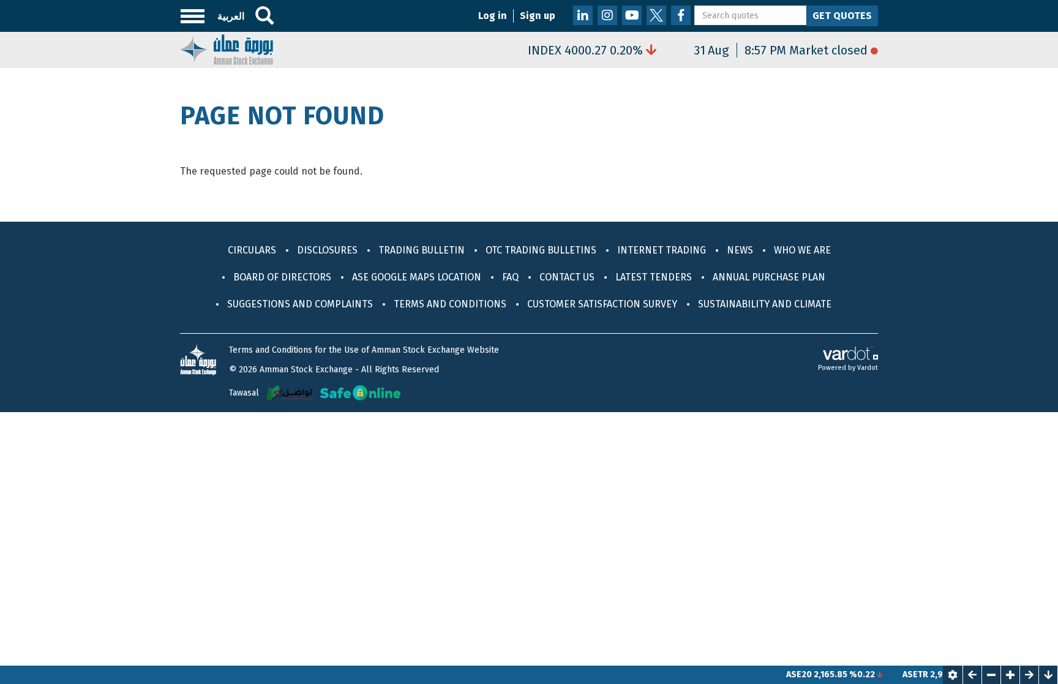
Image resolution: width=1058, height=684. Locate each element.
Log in (492, 15)
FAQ (510, 277)
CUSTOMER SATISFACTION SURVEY (602, 304)
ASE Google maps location (416, 277)
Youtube (632, 15)
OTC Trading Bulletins (541, 250)
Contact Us (567, 277)
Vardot (867, 368)
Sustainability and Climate (764, 304)
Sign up (537, 15)
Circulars (252, 250)
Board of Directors (282, 277)
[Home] (226, 48)
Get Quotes (842, 15)
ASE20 (786, 674)
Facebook (681, 15)
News (740, 250)
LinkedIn (583, 15)
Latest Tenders (653, 277)
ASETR (902, 674)
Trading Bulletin (421, 250)
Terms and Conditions (450, 304)
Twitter (656, 15)
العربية (230, 16)
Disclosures (327, 250)
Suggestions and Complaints (300, 304)
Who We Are (802, 250)
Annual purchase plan (769, 277)
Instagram (607, 15)
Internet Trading (661, 250)
